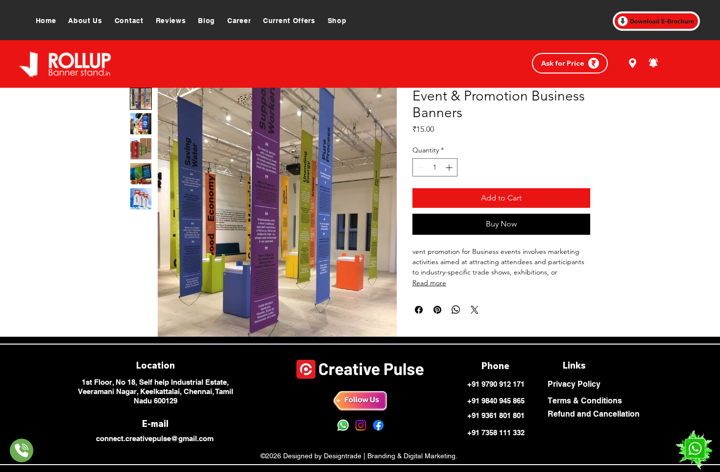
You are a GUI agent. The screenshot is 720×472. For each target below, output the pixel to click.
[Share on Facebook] (419, 310)
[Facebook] (378, 425)
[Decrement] (420, 167)
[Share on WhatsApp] (456, 310)
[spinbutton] (435, 167)
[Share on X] (474, 310)
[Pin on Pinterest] (437, 310)
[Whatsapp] (343, 425)
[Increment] (450, 167)
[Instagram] (361, 425)
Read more (429, 282)
